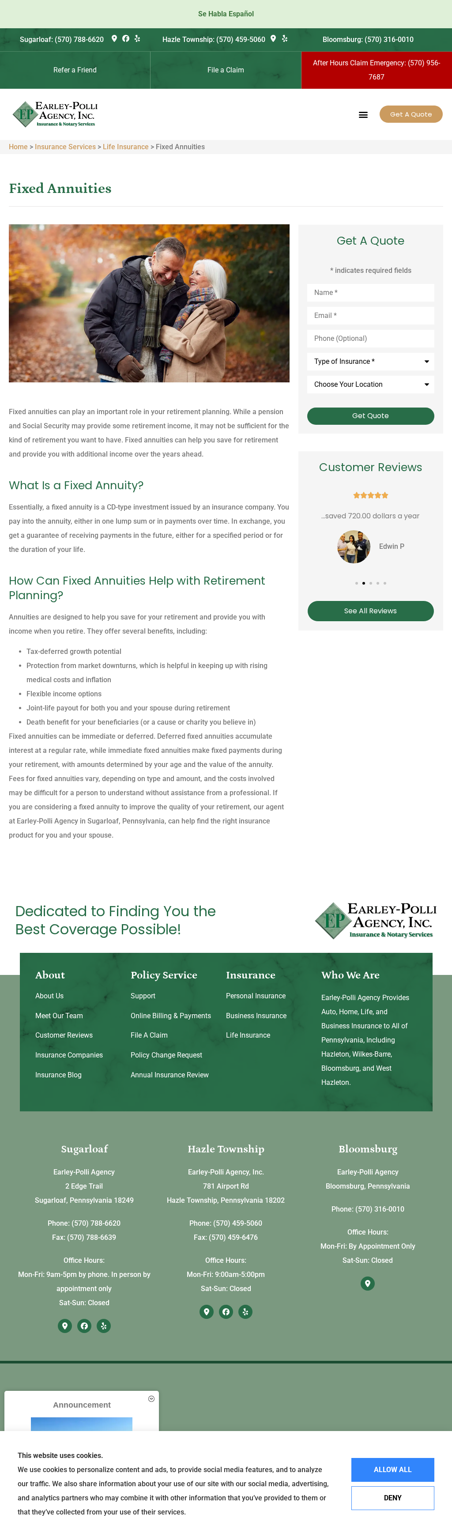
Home (18, 147)
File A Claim (149, 1035)
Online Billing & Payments (171, 1016)
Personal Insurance (256, 996)
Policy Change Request (166, 1055)
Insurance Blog (58, 1075)
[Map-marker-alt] (114, 38)
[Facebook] (126, 38)
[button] (363, 114)
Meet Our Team (59, 1016)
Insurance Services (65, 147)
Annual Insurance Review (170, 1075)
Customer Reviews (64, 1035)
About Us (49, 996)
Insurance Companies (69, 1055)
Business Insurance (256, 1016)
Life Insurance (126, 147)
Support (143, 996)
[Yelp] (137, 38)
